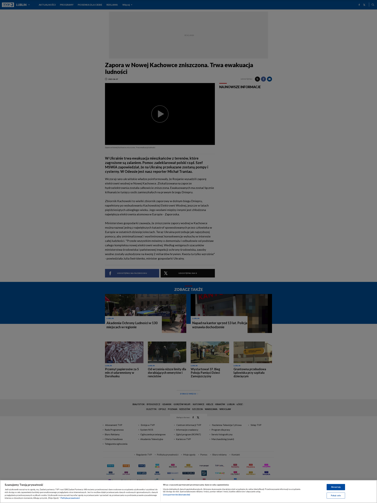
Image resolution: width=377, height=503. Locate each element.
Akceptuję (336, 487)
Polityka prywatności (70, 498)
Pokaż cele (336, 495)
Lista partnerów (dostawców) (176, 494)
